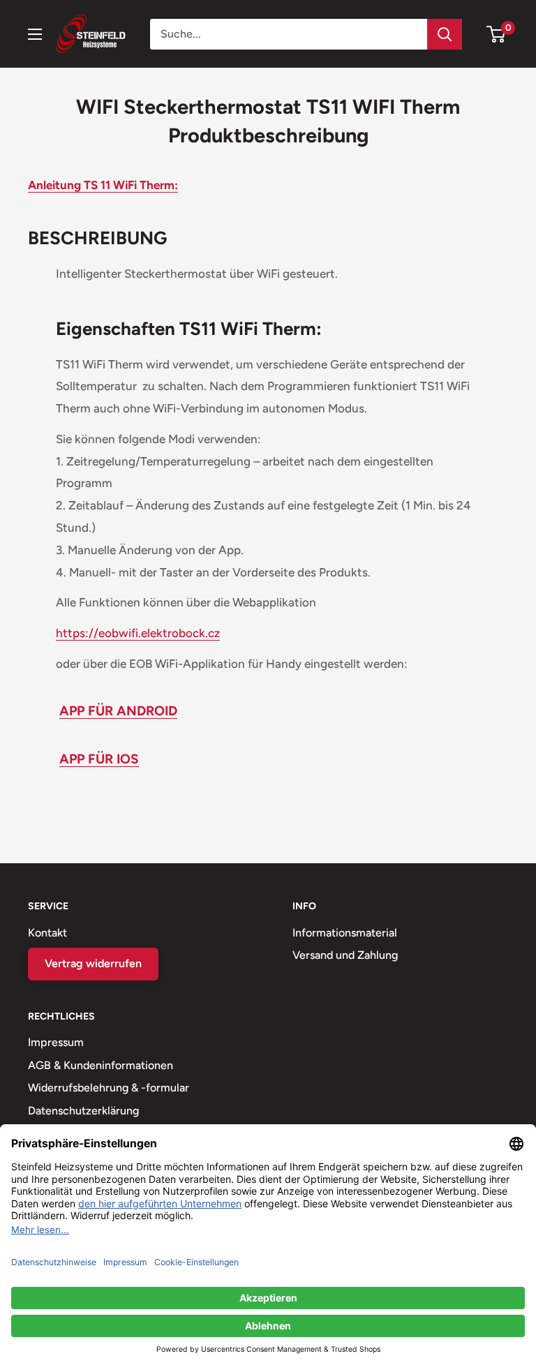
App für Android (118, 711)
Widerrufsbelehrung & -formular (108, 1087)
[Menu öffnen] (35, 34)
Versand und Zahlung (345, 955)
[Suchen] (444, 34)
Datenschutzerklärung (83, 1110)
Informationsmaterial (344, 932)
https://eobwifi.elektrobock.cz (138, 633)
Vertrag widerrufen (93, 963)
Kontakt (47, 932)
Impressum (56, 1042)
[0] (496, 34)
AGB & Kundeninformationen (100, 1065)
